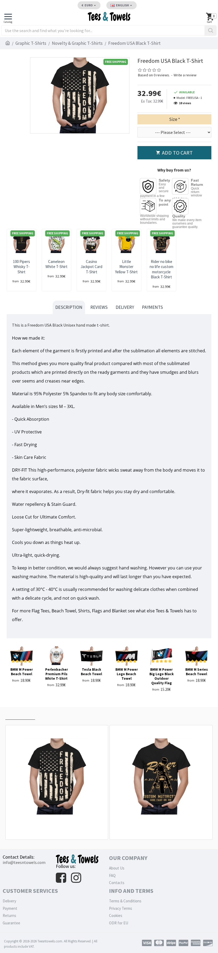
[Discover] (208, 943)
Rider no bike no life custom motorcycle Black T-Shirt (161, 269)
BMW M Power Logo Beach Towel (126, 674)
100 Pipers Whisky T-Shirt (21, 266)
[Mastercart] (159, 943)
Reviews (99, 307)
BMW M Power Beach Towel (21, 671)
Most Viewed (52, 714)
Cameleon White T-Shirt (56, 264)
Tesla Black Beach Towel (91, 671)
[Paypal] (183, 943)
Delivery (125, 307)
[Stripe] (171, 943)
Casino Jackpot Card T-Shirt (91, 266)
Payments (152, 307)
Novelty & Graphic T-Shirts (77, 43)
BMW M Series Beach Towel (196, 671)
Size (173, 119)
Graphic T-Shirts (30, 43)
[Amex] (195, 943)
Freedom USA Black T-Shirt (58, 828)
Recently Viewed (20, 714)
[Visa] (147, 943)
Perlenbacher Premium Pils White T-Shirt (56, 674)
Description (68, 307)
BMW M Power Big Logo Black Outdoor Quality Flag (161, 676)
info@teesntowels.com (24, 862)
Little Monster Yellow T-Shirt (126, 266)
